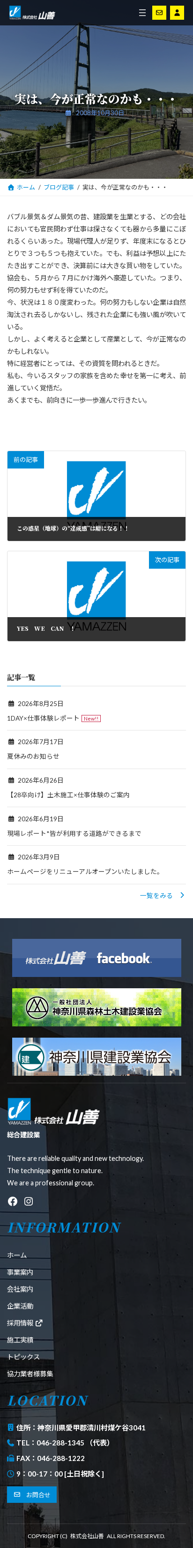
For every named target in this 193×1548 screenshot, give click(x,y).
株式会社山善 (87, 1536)
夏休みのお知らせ (33, 757)
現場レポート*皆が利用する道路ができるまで (74, 833)
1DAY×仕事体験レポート (43, 718)
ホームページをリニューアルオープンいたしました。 (85, 872)
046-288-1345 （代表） (75, 1442)
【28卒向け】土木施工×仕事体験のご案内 (68, 795)
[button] (163, 895)
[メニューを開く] (142, 12)
